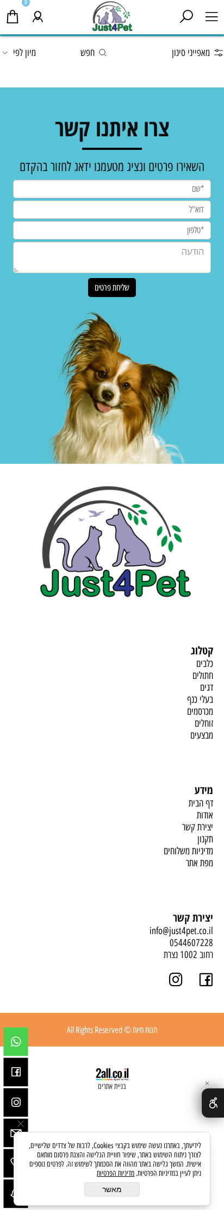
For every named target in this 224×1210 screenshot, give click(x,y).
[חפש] (186, 14)
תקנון (205, 839)
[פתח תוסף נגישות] (213, 1103)
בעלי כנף (200, 699)
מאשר (112, 1189)
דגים (206, 688)
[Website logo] (112, 15)
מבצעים (201, 735)
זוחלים (204, 723)
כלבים (204, 664)
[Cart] (12, 14)
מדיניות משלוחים (188, 851)
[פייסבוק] (15, 1072)
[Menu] (211, 14)
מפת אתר (199, 863)
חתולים (202, 676)
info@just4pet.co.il (181, 931)
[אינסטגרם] (15, 1102)
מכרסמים (200, 711)
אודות (205, 815)
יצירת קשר (197, 827)
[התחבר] (37, 14)
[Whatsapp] (15, 1042)
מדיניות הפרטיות (115, 1173)
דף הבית (201, 803)
